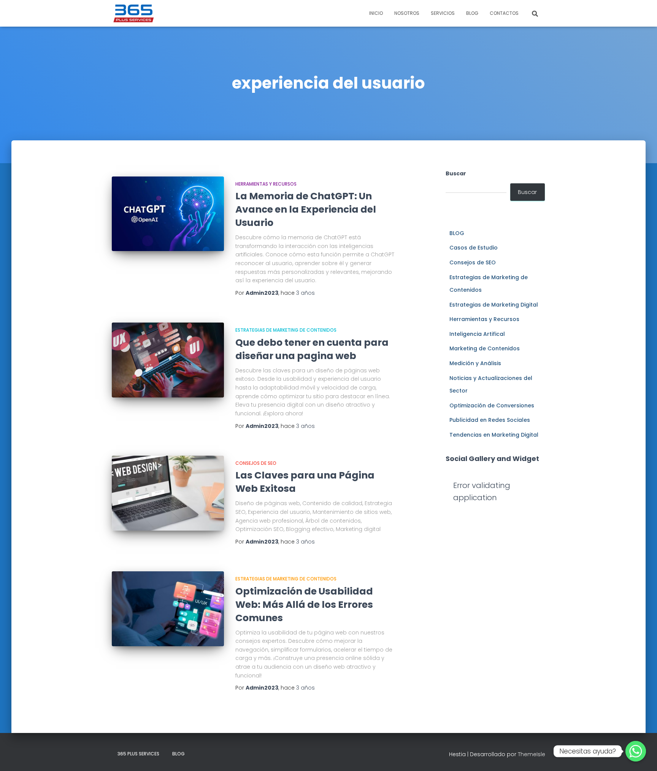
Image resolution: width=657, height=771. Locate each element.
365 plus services (138, 753)
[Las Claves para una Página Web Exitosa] (168, 493)
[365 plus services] (134, 13)
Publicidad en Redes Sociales (489, 420)
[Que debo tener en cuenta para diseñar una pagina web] (168, 360)
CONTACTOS (504, 13)
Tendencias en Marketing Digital (493, 435)
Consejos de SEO (255, 463)
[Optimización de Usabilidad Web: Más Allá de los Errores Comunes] (168, 608)
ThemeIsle (531, 754)
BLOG (472, 13)
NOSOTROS (406, 13)
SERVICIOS (443, 13)
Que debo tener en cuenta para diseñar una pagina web (312, 349)
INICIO (376, 13)
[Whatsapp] (635, 751)
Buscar (456, 173)
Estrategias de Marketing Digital (493, 304)
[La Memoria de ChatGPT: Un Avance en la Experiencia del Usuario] (168, 213)
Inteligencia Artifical (477, 334)
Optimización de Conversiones (491, 405)
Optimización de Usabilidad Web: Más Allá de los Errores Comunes (304, 605)
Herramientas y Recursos (266, 184)
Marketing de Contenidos (484, 348)
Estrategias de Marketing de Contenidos (285, 330)
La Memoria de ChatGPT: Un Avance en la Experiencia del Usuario (305, 209)
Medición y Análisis (475, 363)
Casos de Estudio (473, 247)
